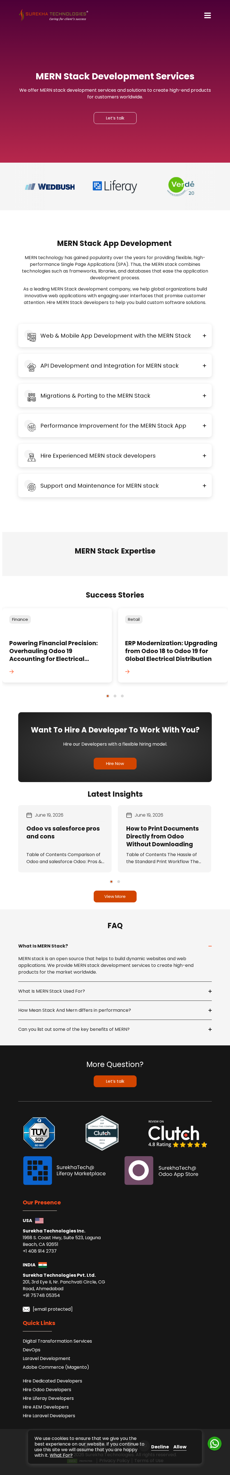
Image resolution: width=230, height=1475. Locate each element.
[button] (107, 696)
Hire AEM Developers (46, 1407)
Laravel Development (46, 1358)
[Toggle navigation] (207, 15)
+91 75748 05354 (41, 1295)
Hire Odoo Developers (47, 1389)
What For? (61, 1455)
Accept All (180, 1447)
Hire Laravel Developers (49, 1415)
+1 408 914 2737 (40, 1251)
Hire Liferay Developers (48, 1398)
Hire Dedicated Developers (52, 1381)
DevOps (31, 1350)
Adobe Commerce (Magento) (56, 1367)
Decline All (160, 1447)
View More (115, 896)
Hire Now (115, 763)
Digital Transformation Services (57, 1341)
